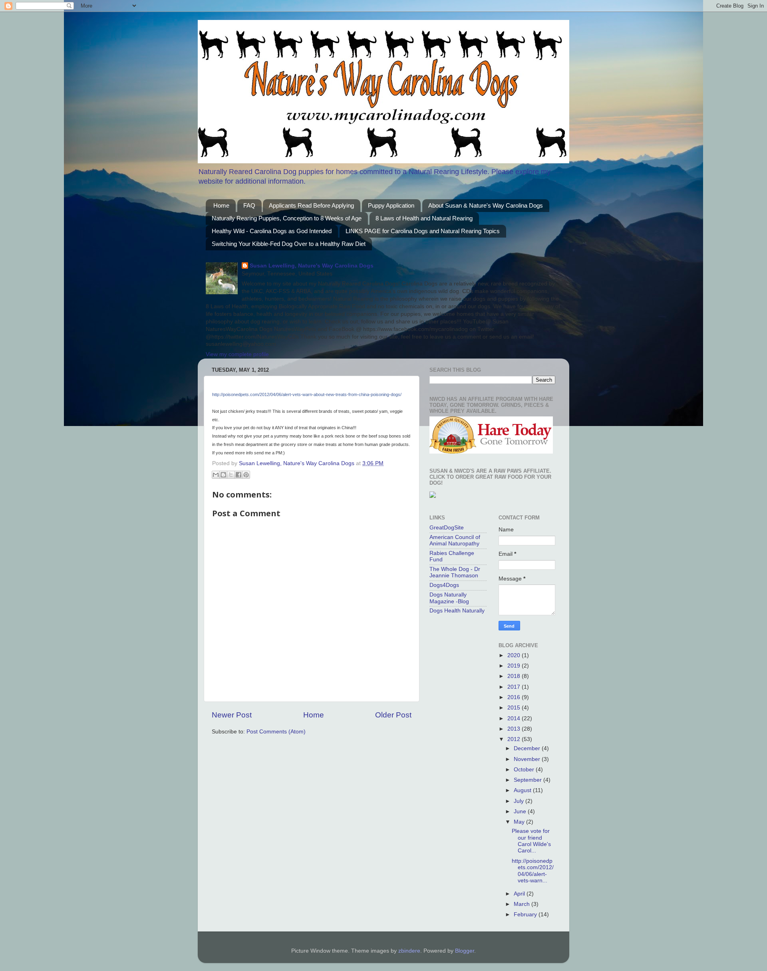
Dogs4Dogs (444, 585)
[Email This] (216, 475)
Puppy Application (391, 205)
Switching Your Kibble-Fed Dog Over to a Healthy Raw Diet (289, 243)
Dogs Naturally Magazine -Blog (449, 598)
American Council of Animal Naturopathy (454, 540)
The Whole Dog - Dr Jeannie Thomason (454, 572)
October (525, 770)
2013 (514, 729)
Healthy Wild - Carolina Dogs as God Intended (272, 231)
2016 (514, 697)
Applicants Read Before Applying (311, 205)
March (522, 904)
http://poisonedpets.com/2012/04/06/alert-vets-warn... (533, 871)
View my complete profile (237, 354)
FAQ (249, 205)
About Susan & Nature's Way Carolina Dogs (485, 205)
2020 (514, 655)
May (520, 822)
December (528, 748)
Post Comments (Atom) (276, 732)
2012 (514, 739)
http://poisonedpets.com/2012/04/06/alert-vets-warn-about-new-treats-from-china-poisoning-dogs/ (306, 394)
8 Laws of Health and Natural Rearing (424, 218)
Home (221, 205)
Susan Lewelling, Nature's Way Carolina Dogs (312, 266)
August (523, 790)
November (528, 759)
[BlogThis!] (223, 475)
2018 (514, 676)
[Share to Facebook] (238, 475)
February (526, 914)
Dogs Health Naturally (457, 611)
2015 (514, 708)
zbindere (409, 951)
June (521, 811)
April (520, 894)
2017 (514, 687)
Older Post (393, 715)
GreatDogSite (446, 528)
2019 (514, 666)
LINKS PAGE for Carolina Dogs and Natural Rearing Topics (423, 231)
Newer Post (232, 715)
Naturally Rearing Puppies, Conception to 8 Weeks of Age (287, 218)
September (528, 780)
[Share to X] (231, 475)
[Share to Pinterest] (246, 475)
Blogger (464, 951)
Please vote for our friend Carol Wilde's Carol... (531, 841)
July (519, 801)
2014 (514, 718)
